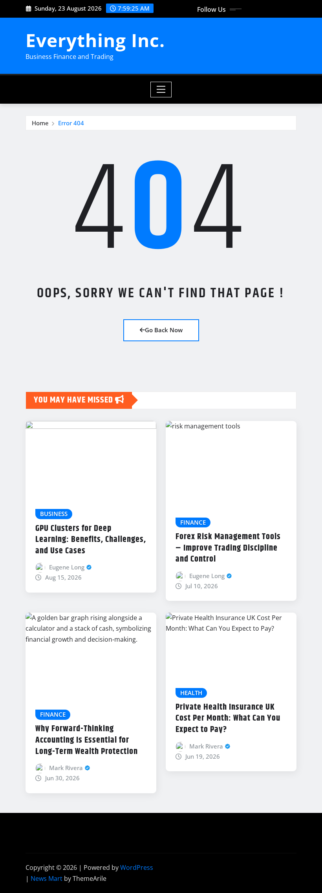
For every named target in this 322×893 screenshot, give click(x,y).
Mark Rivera (66, 768)
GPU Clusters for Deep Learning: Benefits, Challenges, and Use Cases (90, 540)
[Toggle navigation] (161, 89)
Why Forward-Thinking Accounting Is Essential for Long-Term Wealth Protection (86, 740)
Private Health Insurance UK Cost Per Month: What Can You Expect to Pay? (228, 718)
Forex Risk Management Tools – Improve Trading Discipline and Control (228, 548)
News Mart (46, 878)
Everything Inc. (95, 40)
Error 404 (71, 123)
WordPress (136, 867)
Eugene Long (66, 567)
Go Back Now (164, 330)
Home (40, 123)
